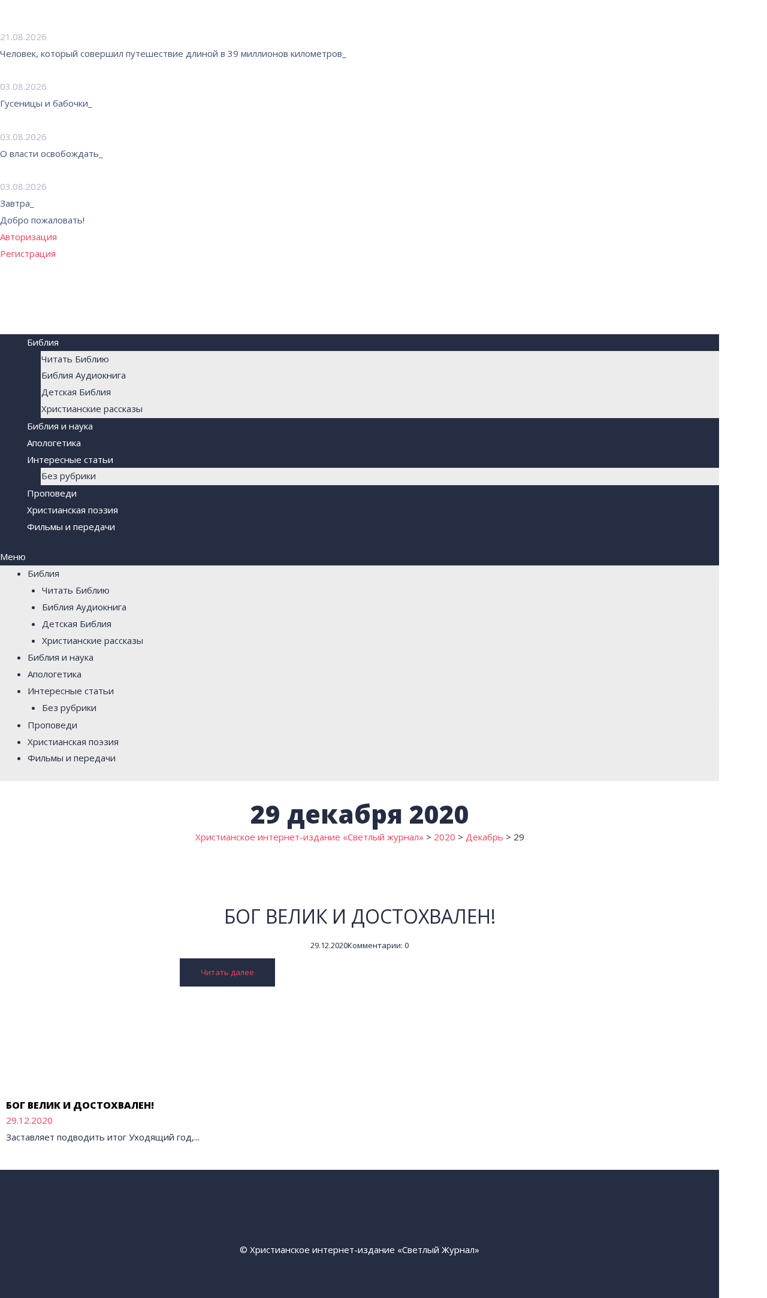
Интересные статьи (70, 459)
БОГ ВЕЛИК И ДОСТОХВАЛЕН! (360, 916)
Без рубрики (68, 476)
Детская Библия (76, 392)
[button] (359, 557)
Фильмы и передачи (71, 526)
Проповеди (52, 493)
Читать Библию (75, 359)
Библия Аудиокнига (83, 375)
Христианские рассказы (92, 408)
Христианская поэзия (72, 510)
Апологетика (54, 443)
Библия (43, 342)
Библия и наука (60, 426)
